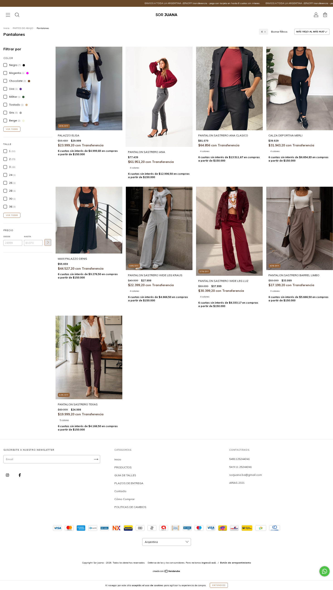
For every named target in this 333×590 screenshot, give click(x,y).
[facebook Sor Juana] (20, 475)
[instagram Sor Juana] (7, 475)
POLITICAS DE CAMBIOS (130, 507)
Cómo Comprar (124, 499)
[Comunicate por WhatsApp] (324, 571)
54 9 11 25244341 (240, 467)
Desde (6, 236)
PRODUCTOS (123, 467)
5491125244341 (239, 459)
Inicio (6, 28)
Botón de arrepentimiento (235, 562)
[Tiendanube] (166, 571)
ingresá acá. (209, 562)
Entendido (218, 585)
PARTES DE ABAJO (23, 28)
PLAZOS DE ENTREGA (128, 483)
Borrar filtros (279, 31)
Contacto (120, 491)
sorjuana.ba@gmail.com (245, 474)
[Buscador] (17, 15)
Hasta (27, 236)
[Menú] (8, 15)
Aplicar (47, 242)
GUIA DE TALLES (125, 475)
